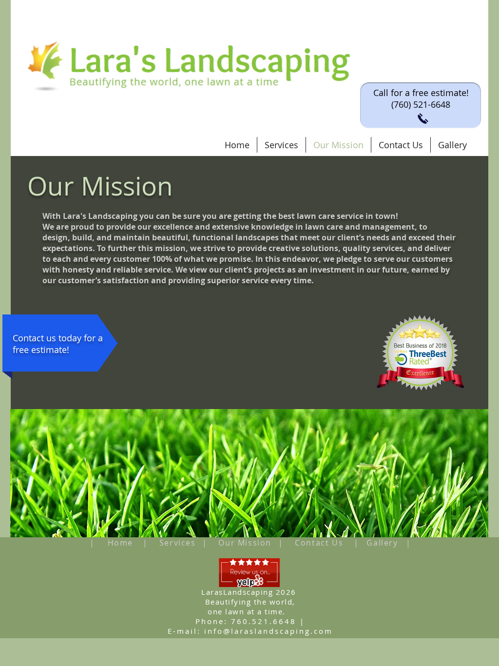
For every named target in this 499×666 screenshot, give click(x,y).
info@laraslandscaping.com (268, 631)
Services (177, 542)
